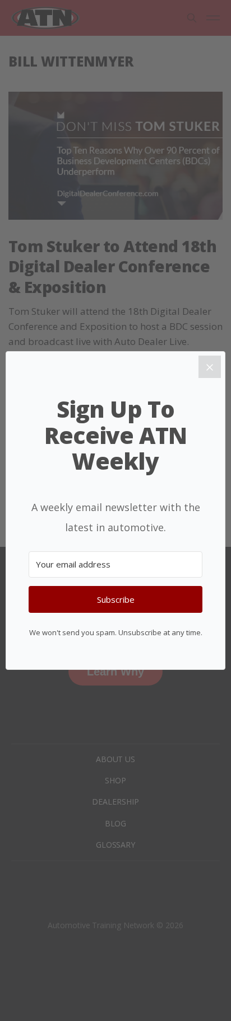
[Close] (209, 367)
